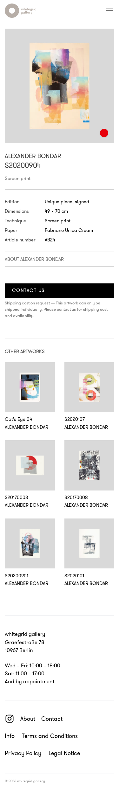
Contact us (28, 290)
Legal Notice (64, 753)
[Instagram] (9, 718)
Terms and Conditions (50, 736)
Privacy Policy (23, 753)
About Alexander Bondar (34, 259)
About (27, 719)
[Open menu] (109, 11)
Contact (52, 719)
